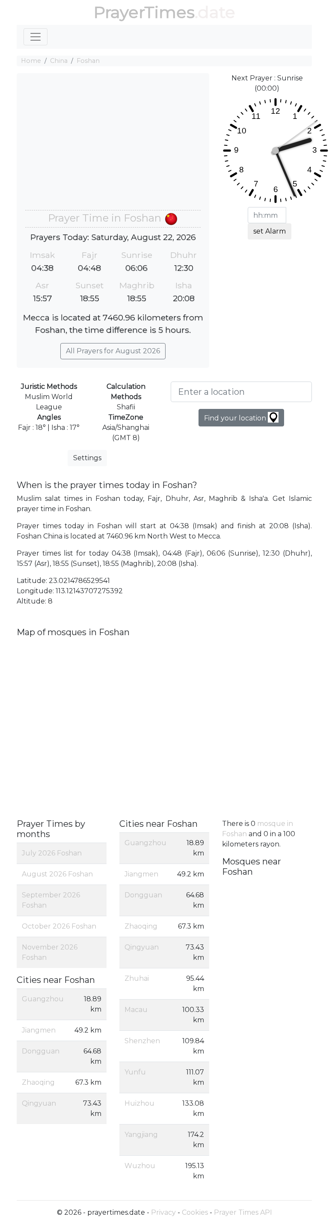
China (59, 61)
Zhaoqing (38, 1082)
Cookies (195, 1212)
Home (31, 61)
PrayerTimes (144, 12)
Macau (136, 1010)
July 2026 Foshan (52, 853)
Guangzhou (43, 999)
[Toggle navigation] (35, 36)
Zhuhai (136, 978)
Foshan (88, 61)
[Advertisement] (113, 146)
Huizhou (139, 1103)
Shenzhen (142, 1041)
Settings (87, 458)
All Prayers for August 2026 (113, 351)
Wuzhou (139, 1166)
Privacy (163, 1212)
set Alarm (269, 231)
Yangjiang (141, 1134)
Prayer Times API (243, 1212)
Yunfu (135, 1072)
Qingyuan (39, 1103)
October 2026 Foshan (59, 926)
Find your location (236, 418)
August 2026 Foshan (57, 874)
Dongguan (40, 1051)
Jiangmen (39, 1030)
